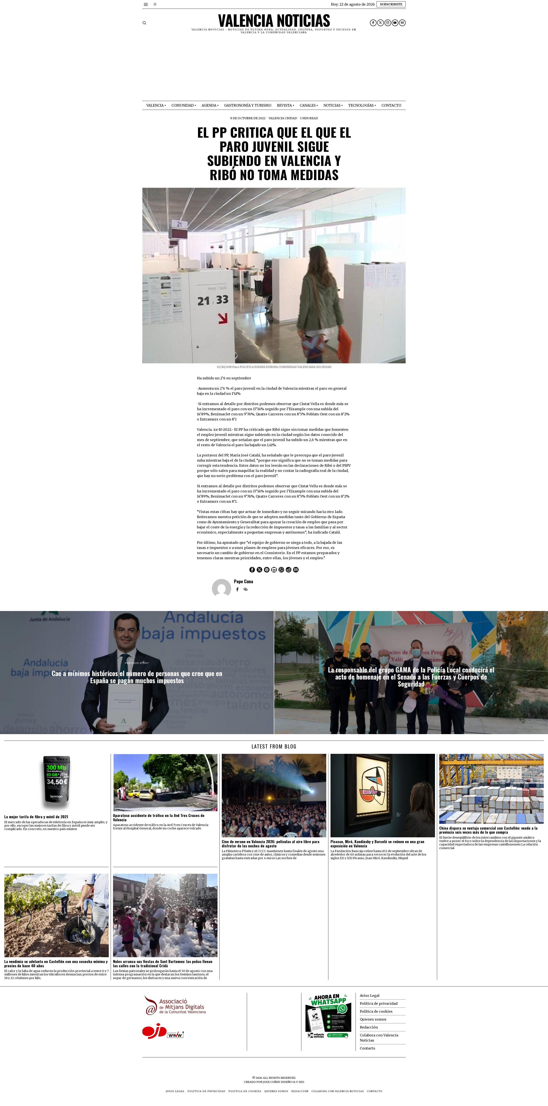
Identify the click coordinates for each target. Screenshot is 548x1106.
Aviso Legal (370, 995)
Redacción (369, 1027)
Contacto (367, 1048)
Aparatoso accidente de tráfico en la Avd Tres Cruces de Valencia (158, 817)
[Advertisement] (274, 69)
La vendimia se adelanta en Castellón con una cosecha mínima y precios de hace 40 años (56, 963)
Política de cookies (376, 1011)
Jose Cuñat (271, 1082)
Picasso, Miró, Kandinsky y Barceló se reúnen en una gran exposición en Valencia (377, 843)
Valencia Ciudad (283, 118)
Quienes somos (373, 1019)
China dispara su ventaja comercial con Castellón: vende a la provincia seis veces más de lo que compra (488, 830)
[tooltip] (373, 22)
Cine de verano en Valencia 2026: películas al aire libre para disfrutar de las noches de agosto (270, 843)
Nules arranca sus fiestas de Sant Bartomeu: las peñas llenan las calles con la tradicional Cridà (162, 963)
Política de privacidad (379, 1003)
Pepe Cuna (243, 581)
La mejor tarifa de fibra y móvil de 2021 (36, 817)
